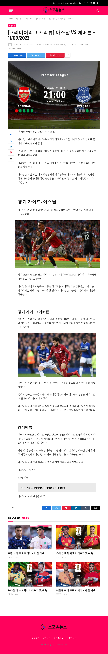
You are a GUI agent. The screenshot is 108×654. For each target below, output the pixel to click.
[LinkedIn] (11, 147)
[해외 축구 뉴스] (54, 10)
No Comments (81, 44)
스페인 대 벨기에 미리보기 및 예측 (74, 553)
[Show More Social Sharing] (67, 55)
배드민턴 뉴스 (59, 638)
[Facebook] (11, 135)
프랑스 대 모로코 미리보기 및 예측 (26, 553)
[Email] (11, 158)
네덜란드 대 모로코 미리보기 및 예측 (75, 590)
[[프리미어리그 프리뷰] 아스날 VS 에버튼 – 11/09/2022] (54, 91)
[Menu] (11, 11)
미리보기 (12, 26)
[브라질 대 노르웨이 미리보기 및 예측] (30, 574)
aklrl (19, 44)
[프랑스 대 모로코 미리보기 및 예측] (30, 537)
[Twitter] (11, 141)
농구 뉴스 (46, 638)
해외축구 (35, 638)
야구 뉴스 (72, 638)
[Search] (97, 11)
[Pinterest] (11, 152)
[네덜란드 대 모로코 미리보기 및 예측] (78, 574)
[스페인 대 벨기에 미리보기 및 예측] (78, 537)
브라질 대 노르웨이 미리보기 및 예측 (27, 590)
